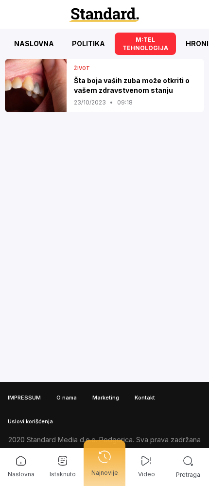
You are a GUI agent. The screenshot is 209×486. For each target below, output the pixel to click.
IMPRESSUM (24, 397)
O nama (66, 397)
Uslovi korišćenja (30, 421)
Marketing (105, 397)
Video (146, 474)
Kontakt (145, 397)
